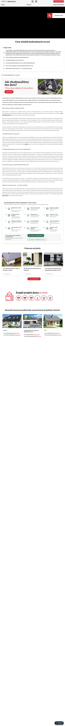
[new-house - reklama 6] (32, 87)
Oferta (3, 4)
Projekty (29, 4)
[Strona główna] (8, 1)
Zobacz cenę (16, 333)
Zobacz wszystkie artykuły (34, 278)
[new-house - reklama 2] (32, 296)
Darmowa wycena (58, 1)
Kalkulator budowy (58, 4)
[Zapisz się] (32, 1)
